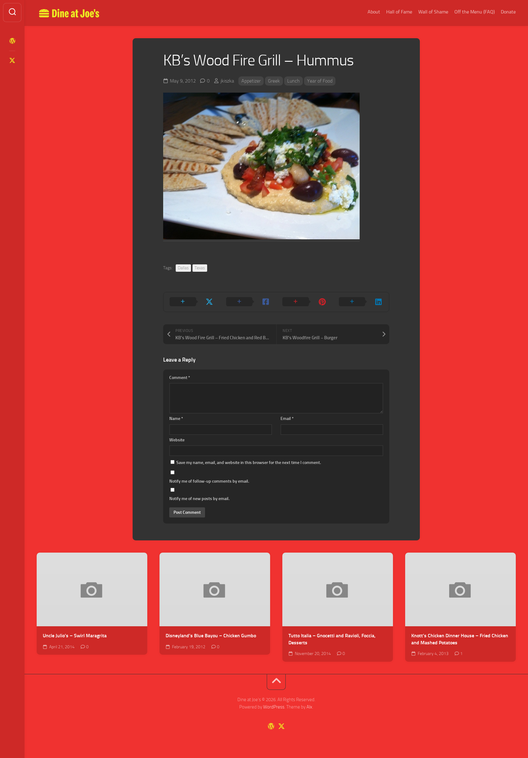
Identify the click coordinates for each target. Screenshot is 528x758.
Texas (200, 267)
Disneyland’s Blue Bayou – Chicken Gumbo (211, 635)
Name (176, 418)
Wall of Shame (433, 12)
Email (287, 418)
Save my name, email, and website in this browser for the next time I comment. (248, 462)
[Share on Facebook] (248, 302)
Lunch (293, 81)
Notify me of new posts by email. (199, 498)
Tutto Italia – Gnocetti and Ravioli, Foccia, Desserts (332, 639)
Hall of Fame (399, 12)
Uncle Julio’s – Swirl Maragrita (75, 635)
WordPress (273, 707)
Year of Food (319, 81)
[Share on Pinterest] (304, 302)
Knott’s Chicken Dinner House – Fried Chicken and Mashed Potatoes (459, 639)
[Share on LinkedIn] (361, 302)
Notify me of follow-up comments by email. (209, 481)
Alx (309, 707)
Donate (508, 12)
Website (177, 440)
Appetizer (251, 81)
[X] (12, 60)
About (374, 12)
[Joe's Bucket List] (12, 41)
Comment (179, 377)
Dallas (183, 267)
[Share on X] (191, 302)
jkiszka (227, 81)
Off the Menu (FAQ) (474, 12)
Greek (274, 81)
